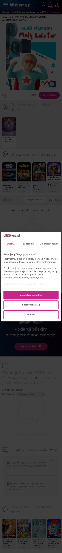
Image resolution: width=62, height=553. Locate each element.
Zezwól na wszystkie (31, 295)
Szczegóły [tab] (28, 243)
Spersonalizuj (29, 304)
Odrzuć (31, 314)
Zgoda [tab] (10, 243)
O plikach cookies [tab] (49, 243)
